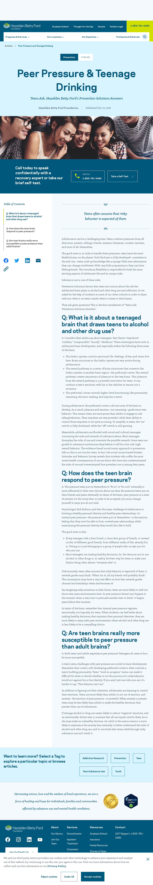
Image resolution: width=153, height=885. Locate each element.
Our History (57, 833)
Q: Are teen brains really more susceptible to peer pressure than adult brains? (24, 243)
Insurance (95, 839)
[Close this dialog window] (148, 859)
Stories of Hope (98, 851)
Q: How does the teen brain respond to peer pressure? (20, 230)
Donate (101, 26)
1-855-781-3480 (139, 25)
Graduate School (60, 26)
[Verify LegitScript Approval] (131, 801)
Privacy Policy (56, 866)
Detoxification (74, 833)
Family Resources (99, 845)
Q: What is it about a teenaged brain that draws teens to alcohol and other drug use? (24, 216)
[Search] (144, 36)
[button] (93, 758)
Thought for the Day (83, 26)
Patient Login (116, 26)
